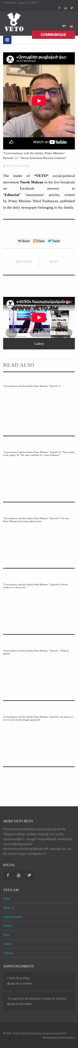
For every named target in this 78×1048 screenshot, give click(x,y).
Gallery (7, 943)
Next (53, 261)
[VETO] (13, 22)
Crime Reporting (18, 978)
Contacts (8, 953)
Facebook (59, 8)
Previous (24, 261)
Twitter (72, 8)
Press (6, 934)
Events (7, 925)
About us (8, 907)
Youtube (65, 8)
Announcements (12, 916)
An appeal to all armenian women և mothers (36, 998)
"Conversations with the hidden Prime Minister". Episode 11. (32, 386)
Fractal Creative (66, 1037)
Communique (53, 34)
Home (6, 898)
